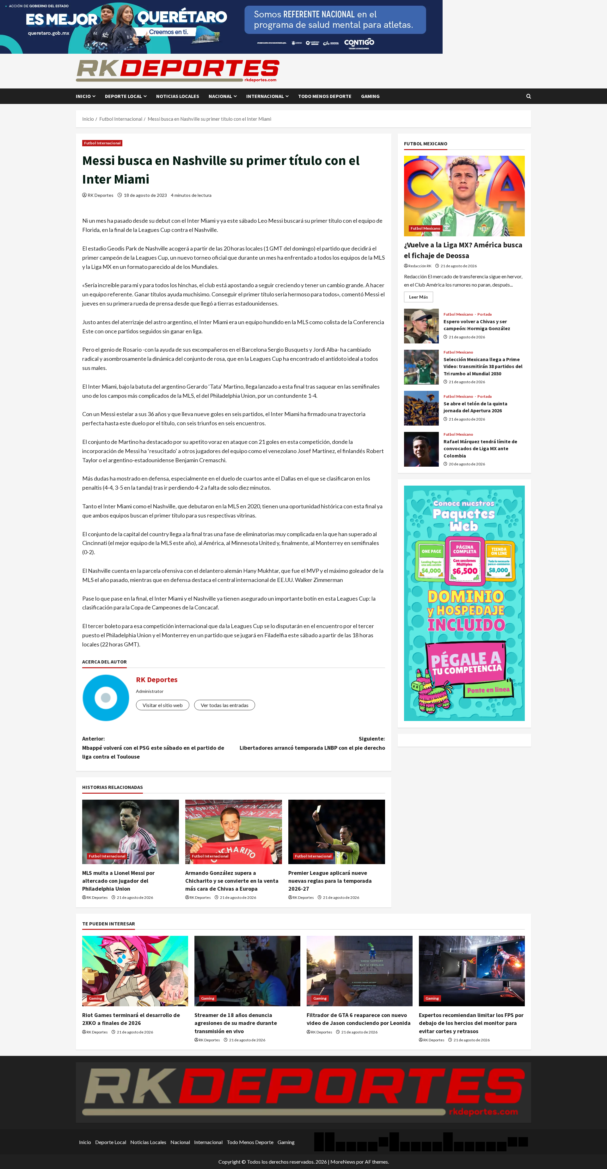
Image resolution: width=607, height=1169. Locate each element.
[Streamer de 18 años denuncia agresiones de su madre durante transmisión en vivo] (247, 971)
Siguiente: (312, 743)
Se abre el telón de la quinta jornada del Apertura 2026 (421, 408)
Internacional (265, 96)
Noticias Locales (177, 96)
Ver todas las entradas (224, 705)
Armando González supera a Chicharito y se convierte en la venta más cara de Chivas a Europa (232, 880)
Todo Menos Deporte (325, 96)
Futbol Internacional (102, 143)
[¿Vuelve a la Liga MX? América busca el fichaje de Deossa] (464, 196)
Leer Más (421, 298)
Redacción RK (420, 265)
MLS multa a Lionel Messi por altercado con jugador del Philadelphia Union (118, 880)
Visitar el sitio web (163, 705)
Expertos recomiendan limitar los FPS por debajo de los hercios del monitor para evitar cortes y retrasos (471, 1022)
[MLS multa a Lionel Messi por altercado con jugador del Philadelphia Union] (130, 832)
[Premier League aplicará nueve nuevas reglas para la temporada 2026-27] (336, 832)
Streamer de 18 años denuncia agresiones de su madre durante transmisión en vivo (235, 1022)
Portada (484, 314)
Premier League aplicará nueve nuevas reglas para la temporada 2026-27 (330, 880)
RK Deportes (100, 195)
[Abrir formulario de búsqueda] (528, 96)
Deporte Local (123, 96)
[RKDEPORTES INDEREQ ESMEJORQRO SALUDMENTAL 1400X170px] (221, 26)
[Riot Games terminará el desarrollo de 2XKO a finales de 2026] (135, 971)
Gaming (370, 96)
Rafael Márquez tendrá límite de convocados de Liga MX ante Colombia (421, 449)
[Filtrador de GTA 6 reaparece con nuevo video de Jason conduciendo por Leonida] (360, 971)
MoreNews (342, 1162)
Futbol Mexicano (426, 228)
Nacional (220, 96)
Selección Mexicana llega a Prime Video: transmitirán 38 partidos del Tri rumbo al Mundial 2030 (421, 367)
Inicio (83, 96)
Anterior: (153, 747)
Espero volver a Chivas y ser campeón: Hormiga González (421, 326)
